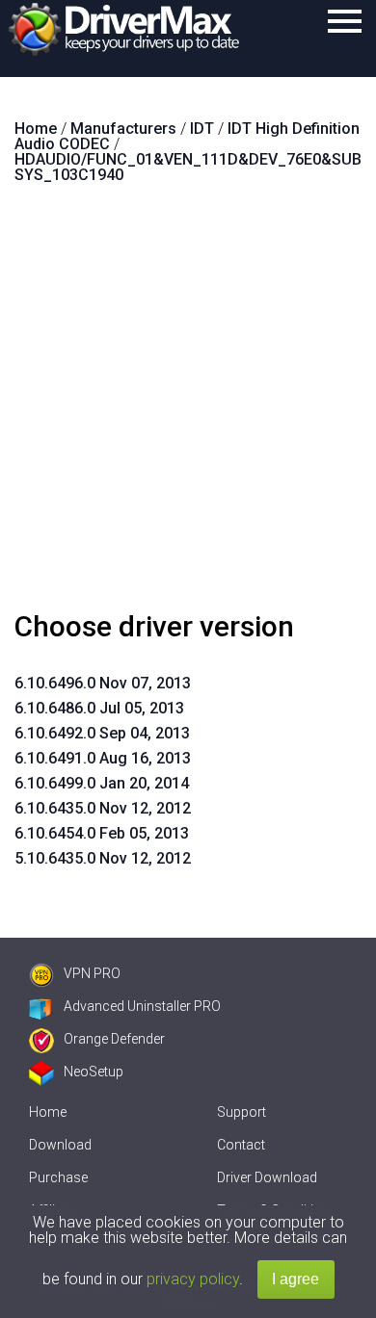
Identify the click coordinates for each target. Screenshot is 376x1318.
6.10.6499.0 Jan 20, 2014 (101, 783)
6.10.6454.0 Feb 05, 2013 (101, 833)
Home (48, 1112)
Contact (241, 1144)
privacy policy (193, 1279)
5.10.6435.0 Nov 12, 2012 (102, 858)
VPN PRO (92, 973)
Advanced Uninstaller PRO (142, 1006)
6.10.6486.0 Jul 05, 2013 (99, 708)
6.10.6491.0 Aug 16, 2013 (102, 758)
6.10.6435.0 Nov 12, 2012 (102, 808)
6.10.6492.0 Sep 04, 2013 (102, 733)
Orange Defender (114, 1039)
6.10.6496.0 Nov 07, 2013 (102, 683)
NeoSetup (93, 1071)
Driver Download (267, 1177)
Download (60, 1144)
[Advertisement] (188, 405)
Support (241, 1112)
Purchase (58, 1177)
